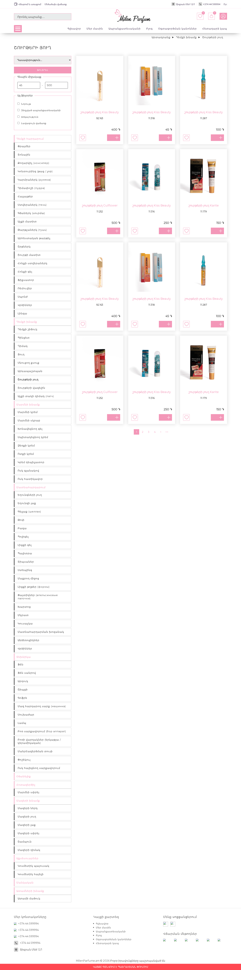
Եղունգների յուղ (30, 494)
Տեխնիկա (23, 656)
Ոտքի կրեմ (26, 453)
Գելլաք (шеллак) (29, 511)
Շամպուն (25, 841)
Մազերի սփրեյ (28, 833)
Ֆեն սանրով (27, 672)
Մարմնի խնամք (28, 404)
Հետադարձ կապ (214, 28)
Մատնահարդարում (31, 487)
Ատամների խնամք (30, 890)
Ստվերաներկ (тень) (32, 204)
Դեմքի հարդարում (30, 138)
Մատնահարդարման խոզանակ (41, 631)
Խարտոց (24, 606)
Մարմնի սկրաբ (29, 420)
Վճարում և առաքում (29, 4)
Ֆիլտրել (42, 70)
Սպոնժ (23, 296)
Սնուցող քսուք (28, 362)
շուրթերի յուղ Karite (204, 205)
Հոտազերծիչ (25, 784)
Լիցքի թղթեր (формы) (34, 586)
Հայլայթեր (25, 196)
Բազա (22, 528)
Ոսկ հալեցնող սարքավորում (39, 768)
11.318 (151, 118)
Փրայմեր (24, 146)
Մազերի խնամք (28, 800)
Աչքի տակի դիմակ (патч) (36, 396)
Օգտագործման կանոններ (177, 28)
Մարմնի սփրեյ (28, 792)
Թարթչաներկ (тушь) (32, 229)
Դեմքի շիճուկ (27, 329)
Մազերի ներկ (28, 808)
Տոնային (24, 154)
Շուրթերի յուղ (212, 37)
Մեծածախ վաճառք (56, 4)
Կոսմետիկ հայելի (31, 874)
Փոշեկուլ (24, 759)
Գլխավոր (74, 28)
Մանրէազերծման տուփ (35, 751)
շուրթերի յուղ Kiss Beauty (99, 112)
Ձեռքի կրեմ (26, 445)
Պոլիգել (23, 536)
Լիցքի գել (25, 545)
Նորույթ (26, 104)
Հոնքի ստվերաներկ (32, 263)
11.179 (203, 211)
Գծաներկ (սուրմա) (31, 213)
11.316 (152, 211)
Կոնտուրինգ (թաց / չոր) (35, 171)
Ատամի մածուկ (29, 898)
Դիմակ (23, 346)
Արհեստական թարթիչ (34, 238)
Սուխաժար (26, 714)
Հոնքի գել (25, 271)
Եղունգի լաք (27, 503)
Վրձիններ (25, 305)
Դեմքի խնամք (186, 37)
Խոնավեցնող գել (30, 428)
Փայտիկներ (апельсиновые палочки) (38, 597)
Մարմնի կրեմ (28, 412)
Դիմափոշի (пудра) (31, 188)
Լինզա (22, 313)
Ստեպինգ (25, 570)
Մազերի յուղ (27, 816)
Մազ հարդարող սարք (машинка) (42, 706)
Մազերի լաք (27, 824)
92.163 (99, 118)
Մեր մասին (95, 28)
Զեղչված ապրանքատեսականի (41, 110)
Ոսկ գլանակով (28, 470)
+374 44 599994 (211, 4)
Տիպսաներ (26, 561)
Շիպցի (23, 689)
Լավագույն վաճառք (33, 123)
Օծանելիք (23, 776)
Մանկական (25, 882)
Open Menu (18, 28)
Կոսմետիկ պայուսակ (33, 865)
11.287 (203, 118)
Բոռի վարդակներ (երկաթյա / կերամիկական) (39, 741)
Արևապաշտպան (30, 371)
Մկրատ (23, 615)
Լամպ (22, 723)
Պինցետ (24, 337)
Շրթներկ (24, 246)
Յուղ (21, 354)
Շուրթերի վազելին (31, 387)
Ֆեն (20, 664)
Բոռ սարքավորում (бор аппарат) (42, 731)
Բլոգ (149, 28)
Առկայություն (29, 117)
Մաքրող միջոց (28, 578)
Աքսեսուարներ (27, 858)
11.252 (100, 211)
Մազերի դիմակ (29, 850)
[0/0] (211, 16)
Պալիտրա (25, 553)
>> (166, 431)
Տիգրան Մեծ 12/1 (185, 4)
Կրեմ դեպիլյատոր (31, 462)
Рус (225, 4)
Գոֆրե (22, 697)
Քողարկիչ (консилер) (33, 163)
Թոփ (21, 519)
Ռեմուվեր (25, 288)
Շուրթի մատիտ (29, 254)
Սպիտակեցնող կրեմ (33, 437)
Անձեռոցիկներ (28, 640)
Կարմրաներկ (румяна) (34, 179)
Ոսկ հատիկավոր (30, 478)
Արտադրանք (161, 37)
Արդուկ (23, 681)
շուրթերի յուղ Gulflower (100, 205)
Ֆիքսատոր (26, 280)
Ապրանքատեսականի (125, 28)
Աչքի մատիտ (27, 221)
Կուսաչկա (25, 623)
